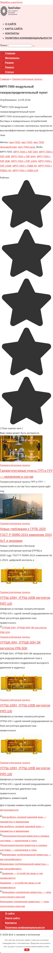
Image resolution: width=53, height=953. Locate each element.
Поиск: (4, 45)
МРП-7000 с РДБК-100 (25, 170)
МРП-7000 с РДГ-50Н (25, 151)
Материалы (12, 58)
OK (27, 950)
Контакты (12, 33)
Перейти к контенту (11, 2)
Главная (10, 53)
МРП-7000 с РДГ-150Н (24, 161)
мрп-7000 (14, 142)
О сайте (10, 24)
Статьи (9, 72)
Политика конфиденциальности (28, 38)
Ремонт (9, 67)
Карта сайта (14, 28)
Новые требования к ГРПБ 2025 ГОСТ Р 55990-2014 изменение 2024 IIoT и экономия (26, 534)
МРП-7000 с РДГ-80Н (23, 156)
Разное (9, 62)
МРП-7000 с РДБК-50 (24, 165)
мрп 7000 (26, 142)
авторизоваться (9, 810)
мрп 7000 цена (26, 147)
